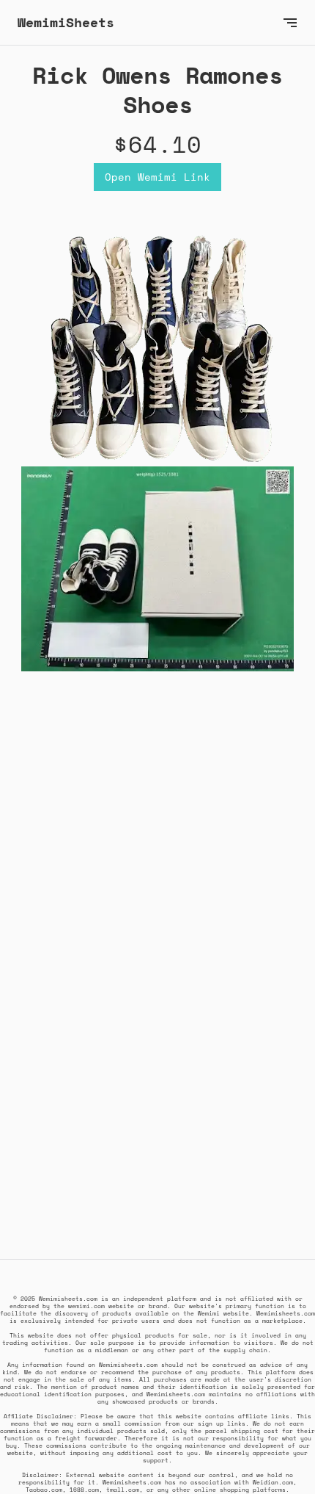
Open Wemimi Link (157, 176)
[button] (290, 22)
